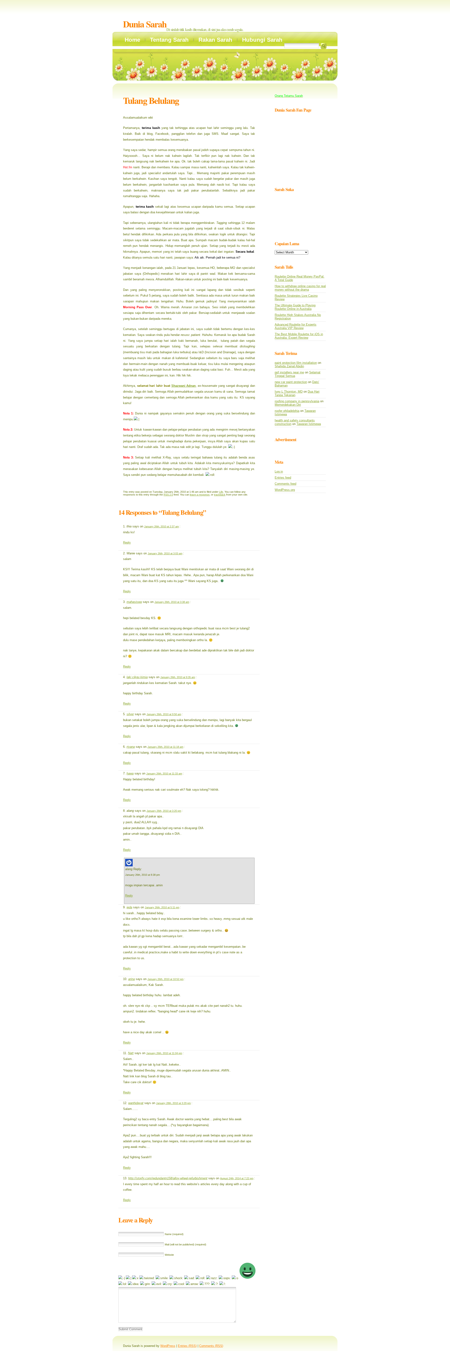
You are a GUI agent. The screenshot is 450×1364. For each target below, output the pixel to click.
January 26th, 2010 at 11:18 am (165, 746)
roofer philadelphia (287, 411)
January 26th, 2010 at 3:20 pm (163, 810)
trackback (219, 494)
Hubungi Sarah (262, 40)
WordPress (167, 1346)
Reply (127, 542)
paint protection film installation (296, 362)
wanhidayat (135, 1103)
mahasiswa (134, 602)
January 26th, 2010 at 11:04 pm (164, 1053)
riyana (131, 746)
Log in (279, 471)
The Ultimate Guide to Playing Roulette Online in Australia (295, 307)
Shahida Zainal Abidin (289, 366)
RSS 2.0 (168, 494)
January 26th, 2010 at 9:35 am (177, 677)
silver (130, 714)
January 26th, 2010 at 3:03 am (165, 553)
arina (131, 979)
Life (221, 491)
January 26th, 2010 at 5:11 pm (162, 907)
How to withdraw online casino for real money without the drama (300, 287)
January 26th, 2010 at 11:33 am (164, 773)
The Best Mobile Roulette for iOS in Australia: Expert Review (299, 335)
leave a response (200, 494)
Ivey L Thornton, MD (289, 391)
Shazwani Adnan (183, 385)
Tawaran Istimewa (308, 424)
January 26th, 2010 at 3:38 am (171, 602)
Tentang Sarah (169, 40)
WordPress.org (285, 490)
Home (132, 40)
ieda (129, 907)
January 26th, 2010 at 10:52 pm (165, 979)
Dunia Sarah (144, 24)
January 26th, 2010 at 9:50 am (163, 714)
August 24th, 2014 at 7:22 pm (236, 1178)
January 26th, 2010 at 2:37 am (161, 526)
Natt (131, 1053)
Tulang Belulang (151, 100)
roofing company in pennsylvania (297, 401)
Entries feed (283, 477)
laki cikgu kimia (137, 677)
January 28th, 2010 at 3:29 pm (173, 1103)
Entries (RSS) (187, 1346)
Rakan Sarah (215, 40)
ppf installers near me (289, 372)
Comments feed (285, 483)
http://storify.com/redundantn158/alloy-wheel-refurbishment (167, 1178)
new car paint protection (291, 382)
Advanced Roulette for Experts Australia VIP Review (295, 326)
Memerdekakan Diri (288, 404)
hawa (130, 773)
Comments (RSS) (211, 1346)
